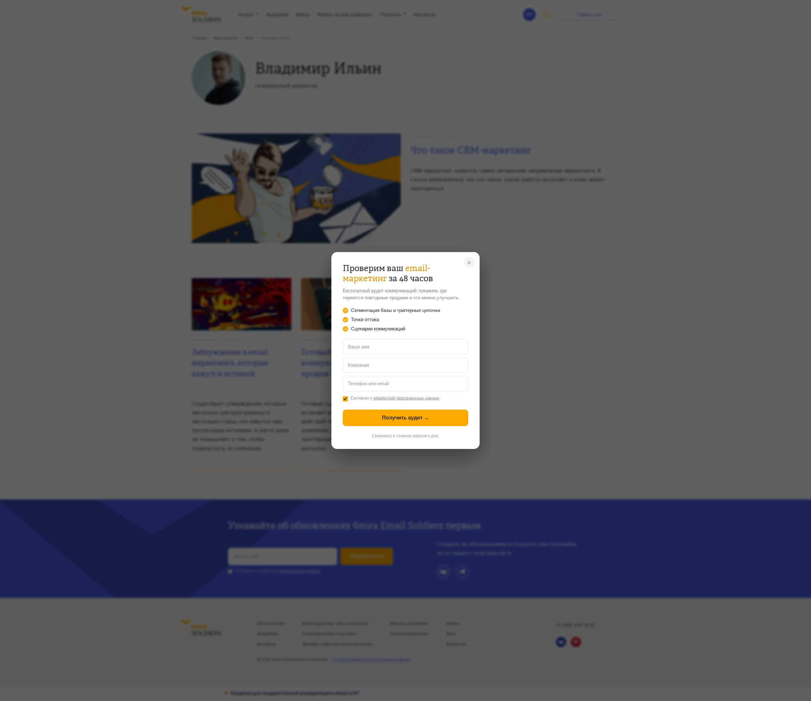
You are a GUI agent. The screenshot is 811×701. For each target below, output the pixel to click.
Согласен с (395, 398)
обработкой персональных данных (406, 398)
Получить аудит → (405, 417)
